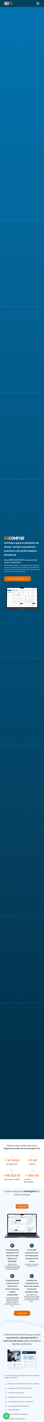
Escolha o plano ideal (16, 579)
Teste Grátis (22, 1206)
